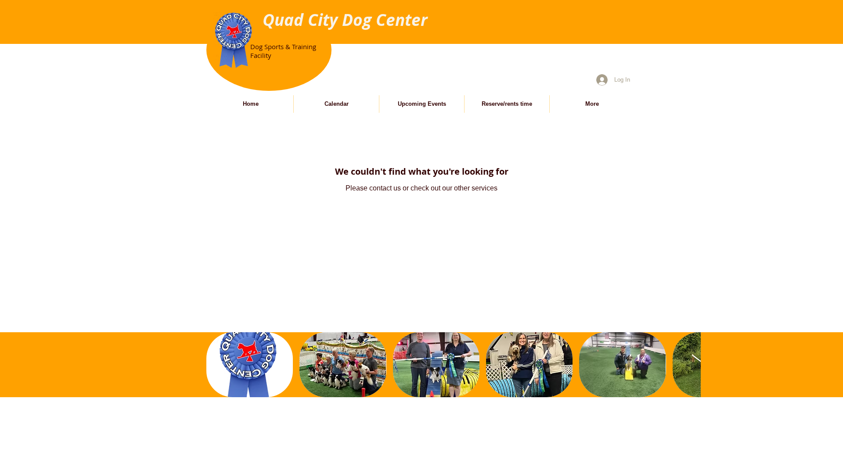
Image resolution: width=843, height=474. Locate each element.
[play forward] (690, 364)
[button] (249, 364)
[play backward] (217, 364)
